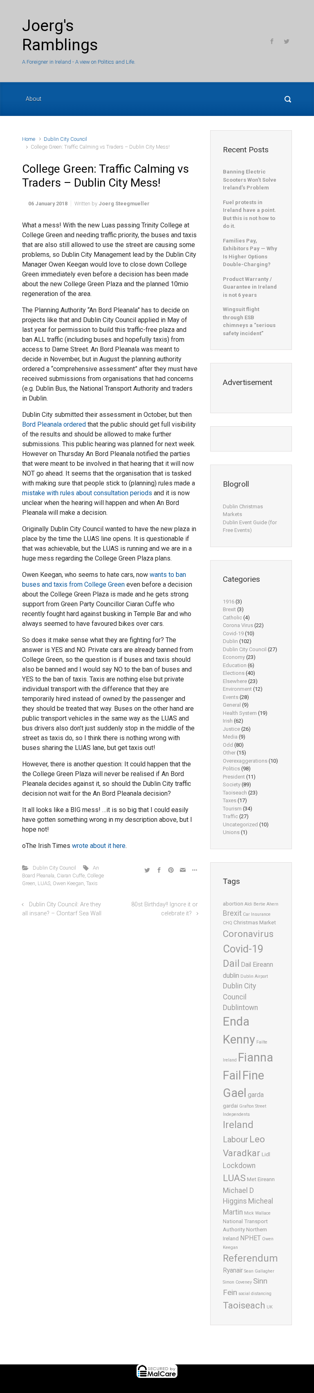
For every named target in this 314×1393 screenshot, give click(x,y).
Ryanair (233, 1270)
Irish (228, 721)
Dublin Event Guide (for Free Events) (250, 526)
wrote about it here (99, 846)
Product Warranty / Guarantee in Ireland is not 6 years (250, 287)
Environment (237, 689)
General (232, 705)
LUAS (44, 883)
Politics (231, 768)
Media (230, 737)
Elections (233, 673)
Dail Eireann (257, 964)
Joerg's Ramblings (60, 35)
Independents (236, 1114)
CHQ (227, 923)
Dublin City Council (65, 139)
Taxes (229, 800)
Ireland (238, 1124)
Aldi (248, 904)
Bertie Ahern (265, 904)
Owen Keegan (68, 883)
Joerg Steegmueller (124, 203)
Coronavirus (248, 933)
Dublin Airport (254, 976)
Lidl (266, 1154)
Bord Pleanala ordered (54, 424)
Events (230, 697)
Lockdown (239, 1166)
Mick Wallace (257, 1213)
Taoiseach (235, 793)
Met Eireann (261, 1179)
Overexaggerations (245, 761)
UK (270, 1307)
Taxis (92, 883)
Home (28, 139)
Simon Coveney (237, 1282)
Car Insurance (257, 914)
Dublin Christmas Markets (243, 510)
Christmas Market (254, 922)
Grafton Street (252, 1106)
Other (229, 753)
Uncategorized (240, 824)
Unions (231, 832)
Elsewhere (235, 681)
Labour (235, 1139)
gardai (230, 1106)
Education (235, 665)
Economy (234, 657)
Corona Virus (238, 625)
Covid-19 (233, 633)
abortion (233, 904)
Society (231, 784)
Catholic (232, 617)
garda (256, 1095)
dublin (231, 975)
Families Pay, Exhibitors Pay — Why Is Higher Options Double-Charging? (250, 253)
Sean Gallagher (259, 1271)
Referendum (250, 1258)
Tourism (232, 809)
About (33, 99)
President (234, 777)
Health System (240, 713)
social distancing (254, 1293)
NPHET (250, 1238)
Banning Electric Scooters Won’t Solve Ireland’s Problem (249, 180)
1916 (228, 602)
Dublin (230, 641)
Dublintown (240, 1008)
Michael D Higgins (238, 1195)
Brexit (229, 609)
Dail (231, 963)
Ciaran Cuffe (71, 875)
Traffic (230, 816)
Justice (231, 729)
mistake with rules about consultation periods (87, 493)
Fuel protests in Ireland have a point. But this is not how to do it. (249, 214)
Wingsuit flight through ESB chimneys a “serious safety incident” (249, 321)
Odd (228, 745)
